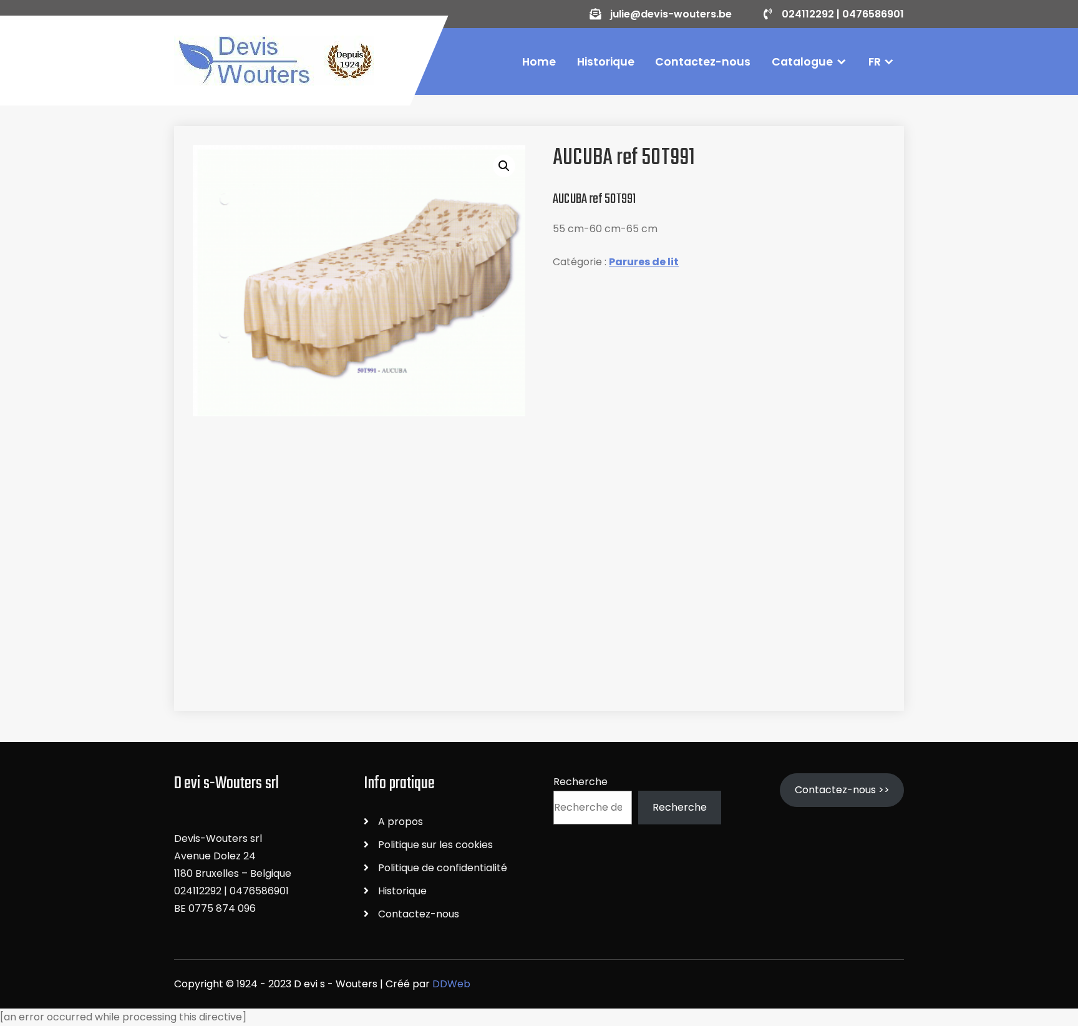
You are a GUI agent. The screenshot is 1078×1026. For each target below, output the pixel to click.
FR (874, 61)
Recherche (580, 781)
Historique (605, 61)
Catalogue (802, 61)
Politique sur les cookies (435, 845)
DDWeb (451, 984)
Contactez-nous (702, 61)
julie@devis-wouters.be (671, 14)
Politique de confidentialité (442, 868)
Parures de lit (644, 262)
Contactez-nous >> (842, 790)
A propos (400, 821)
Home (539, 61)
